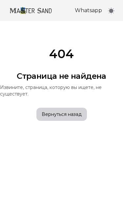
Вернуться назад (62, 114)
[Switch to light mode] (111, 10)
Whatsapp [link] (88, 10)
